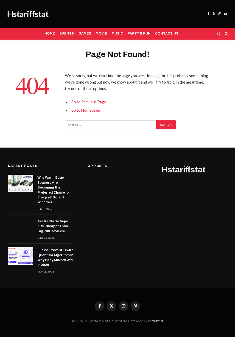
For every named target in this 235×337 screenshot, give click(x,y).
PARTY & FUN (139, 33)
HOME (50, 33)
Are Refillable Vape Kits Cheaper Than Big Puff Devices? (52, 226)
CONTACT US (167, 33)
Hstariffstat (155, 321)
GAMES (84, 33)
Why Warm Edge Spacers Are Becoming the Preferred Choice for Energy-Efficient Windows (53, 190)
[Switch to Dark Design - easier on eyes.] (219, 33)
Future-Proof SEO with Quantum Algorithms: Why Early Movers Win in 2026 (55, 257)
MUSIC (117, 33)
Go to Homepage (85, 110)
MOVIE (101, 33)
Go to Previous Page (88, 102)
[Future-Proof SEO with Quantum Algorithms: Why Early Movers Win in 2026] (20, 256)
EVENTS (66, 33)
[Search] (226, 34)
